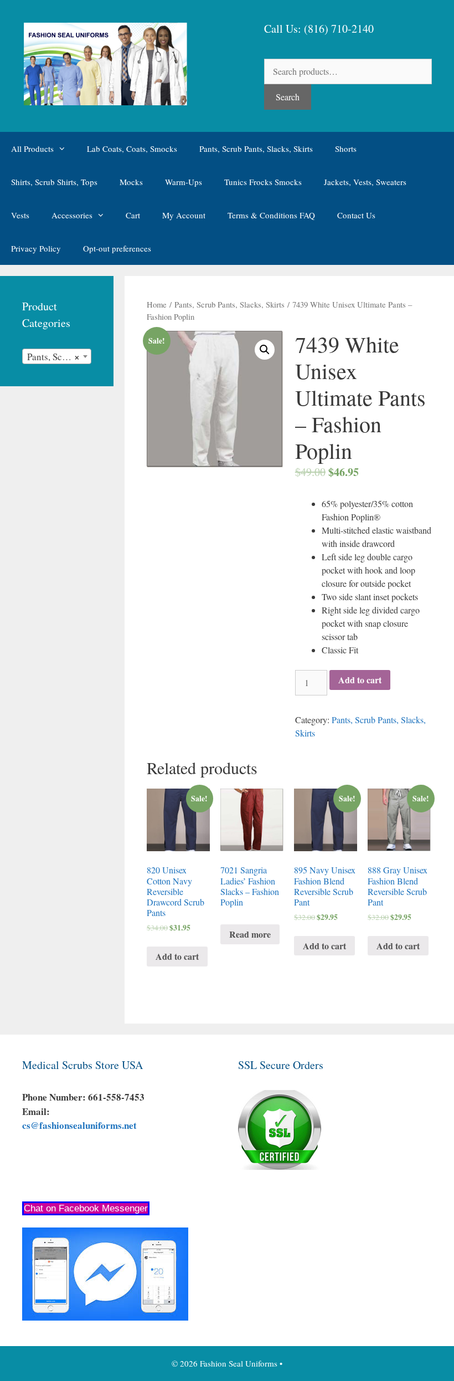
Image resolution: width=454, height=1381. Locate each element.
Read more (250, 934)
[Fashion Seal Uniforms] (104, 62)
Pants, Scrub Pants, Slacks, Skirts (256, 148)
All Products (32, 148)
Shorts (346, 148)
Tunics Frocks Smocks (263, 181)
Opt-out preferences (117, 248)
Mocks (131, 181)
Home (157, 304)
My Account (183, 215)
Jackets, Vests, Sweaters (365, 181)
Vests (20, 215)
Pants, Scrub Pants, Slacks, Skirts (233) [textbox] (59, 357)
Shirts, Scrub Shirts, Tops (54, 181)
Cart (133, 215)
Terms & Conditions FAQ (271, 215)
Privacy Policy (36, 248)
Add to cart (359, 679)
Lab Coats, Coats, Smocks (132, 148)
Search (288, 97)
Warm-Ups (183, 181)
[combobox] (56, 356)
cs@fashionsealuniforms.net (79, 1125)
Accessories (71, 215)
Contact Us (356, 215)
